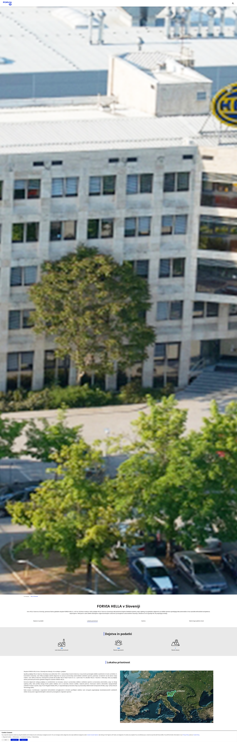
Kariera (143, 621)
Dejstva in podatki (38, 621)
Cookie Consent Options (92, 735)
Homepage (26, 596)
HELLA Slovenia (34, 596)
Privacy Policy (186, 735)
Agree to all (14, 739)
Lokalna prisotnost (92, 621)
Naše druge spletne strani (196, 621)
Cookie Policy (196, 735)
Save (6, 739)
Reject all (24, 739)
